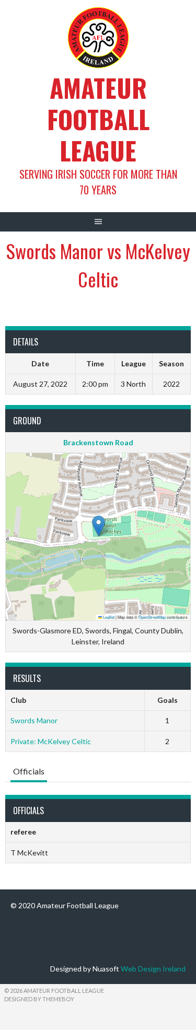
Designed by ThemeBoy (39, 999)
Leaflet (108, 617)
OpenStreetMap (152, 617)
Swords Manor (33, 720)
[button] (98, 526)
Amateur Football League (98, 119)
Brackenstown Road (98, 442)
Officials (28, 771)
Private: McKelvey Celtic (50, 741)
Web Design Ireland (153, 968)
